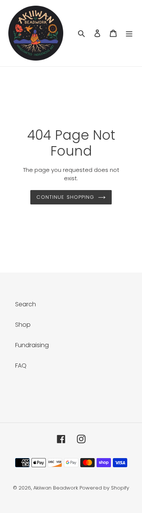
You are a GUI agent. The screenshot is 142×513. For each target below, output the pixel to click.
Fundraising (32, 345)
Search (25, 304)
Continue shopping (65, 197)
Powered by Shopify (104, 487)
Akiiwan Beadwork (55, 487)
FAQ (21, 365)
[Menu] (129, 33)
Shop (23, 324)
